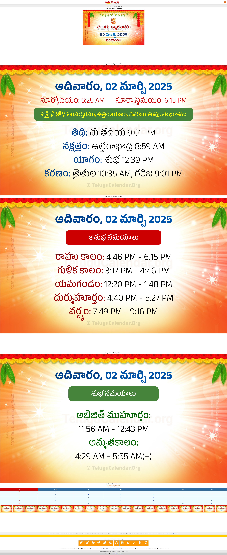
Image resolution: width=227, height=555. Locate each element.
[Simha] (105, 543)
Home (113, 535)
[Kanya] (110, 543)
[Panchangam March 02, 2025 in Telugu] (113, 27)
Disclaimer (121, 553)
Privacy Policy (115, 553)
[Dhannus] (128, 543)
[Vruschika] (122, 543)
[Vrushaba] (87, 543)
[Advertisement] (113, 54)
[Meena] (145, 543)
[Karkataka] (99, 543)
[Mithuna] (93, 543)
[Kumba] (140, 543)
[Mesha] (81, 543)
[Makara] (134, 543)
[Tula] (116, 543)
